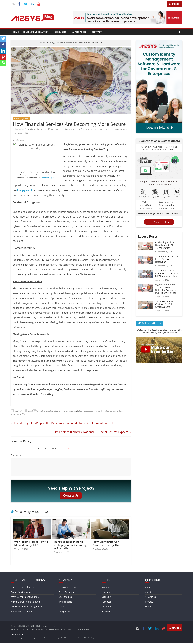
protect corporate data (117, 129)
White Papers (65, 601)
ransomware (18, 133)
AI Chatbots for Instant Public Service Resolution (166, 259)
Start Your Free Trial (159, 221)
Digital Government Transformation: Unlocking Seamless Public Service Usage (165, 288)
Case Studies (65, 596)
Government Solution (35, 31)
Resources (60, 31)
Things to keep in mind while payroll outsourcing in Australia (70, 545)
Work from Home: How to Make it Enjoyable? (31, 543)
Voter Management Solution (25, 596)
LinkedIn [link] (106, 592)
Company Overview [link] (68, 587)
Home (15, 31)
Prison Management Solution (25, 601)
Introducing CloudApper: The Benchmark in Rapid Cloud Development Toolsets (62, 423)
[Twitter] (3, 39)
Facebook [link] (106, 601)
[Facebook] (3, 45)
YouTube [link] (106, 596)
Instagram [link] (107, 606)
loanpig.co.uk (24, 190)
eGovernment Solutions (22, 587)
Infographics (65, 611)
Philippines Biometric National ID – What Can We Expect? (93, 432)
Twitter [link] (105, 587)
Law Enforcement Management (26, 606)
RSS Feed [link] (106, 611)
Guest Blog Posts (21, 118)
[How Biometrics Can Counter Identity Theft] (110, 520)
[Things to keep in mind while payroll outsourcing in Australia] (71, 520)
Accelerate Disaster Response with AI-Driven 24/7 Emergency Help (167, 273)
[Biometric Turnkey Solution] (127, 12)
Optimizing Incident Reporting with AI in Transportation (165, 245)
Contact (97, 31)
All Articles (150, 596)
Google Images (47, 177)
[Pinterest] (3, 57)
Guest (33, 129)
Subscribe (175, 3)
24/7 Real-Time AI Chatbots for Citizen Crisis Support (165, 304)
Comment (17, 455)
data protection (57, 129)
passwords (102, 129)
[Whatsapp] (3, 63)
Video (61, 606)
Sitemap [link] (149, 606)
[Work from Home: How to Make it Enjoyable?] (32, 520)
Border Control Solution (22, 611)
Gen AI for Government (22, 592)
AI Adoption (79, 31)
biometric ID (45, 129)
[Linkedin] (3, 51)
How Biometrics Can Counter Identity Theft (107, 543)
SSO (26, 133)
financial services (72, 129)
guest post (92, 129)
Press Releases (66, 592)
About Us (149, 592)
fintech (84, 129)
